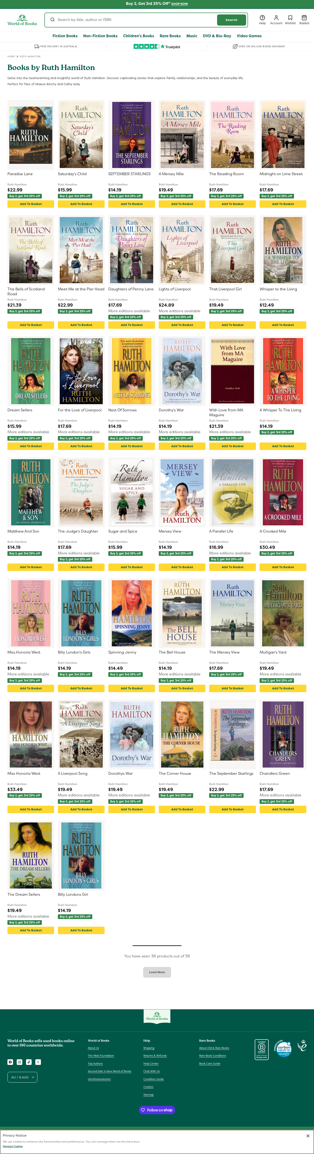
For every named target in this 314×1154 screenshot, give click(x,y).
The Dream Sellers (23, 894)
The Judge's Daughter (78, 531)
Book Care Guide (209, 1063)
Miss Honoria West (23, 774)
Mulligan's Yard (273, 652)
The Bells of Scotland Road (26, 291)
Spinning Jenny (122, 652)
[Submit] (52, 20)
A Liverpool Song (72, 774)
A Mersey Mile (171, 174)
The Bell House (172, 652)
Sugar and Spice (122, 531)
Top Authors (95, 1063)
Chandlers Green (275, 774)
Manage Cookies (13, 1146)
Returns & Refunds (155, 1055)
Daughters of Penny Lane (131, 289)
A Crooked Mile (273, 531)
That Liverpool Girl (225, 289)
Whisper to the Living (278, 289)
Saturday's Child (72, 174)
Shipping (148, 1047)
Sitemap (148, 1094)
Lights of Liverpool (175, 289)
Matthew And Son (23, 531)
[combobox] (146, 20)
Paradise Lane (20, 174)
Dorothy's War (171, 410)
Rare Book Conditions (212, 1055)
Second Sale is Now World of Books (109, 1071)
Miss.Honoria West (23, 652)
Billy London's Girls (74, 652)
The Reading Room (226, 174)
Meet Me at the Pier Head (81, 289)
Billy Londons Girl (73, 894)
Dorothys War (120, 774)
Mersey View (170, 531)
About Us (93, 1047)
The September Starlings (231, 774)
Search (232, 20)
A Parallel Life (221, 531)
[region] (157, 1142)
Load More (157, 972)
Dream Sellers (19, 410)
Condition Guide (153, 1079)
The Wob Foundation (101, 1055)
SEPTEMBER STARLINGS (129, 174)
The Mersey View (224, 652)
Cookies (148, 1086)
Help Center (151, 1063)
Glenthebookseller (99, 1079)
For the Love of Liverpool (80, 410)
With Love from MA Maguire (226, 412)
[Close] (308, 1136)
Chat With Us (151, 1071)
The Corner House (175, 774)
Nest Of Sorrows (122, 410)
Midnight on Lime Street (281, 174)
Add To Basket (31, 204)
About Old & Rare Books (214, 1047)
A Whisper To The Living (280, 410)
